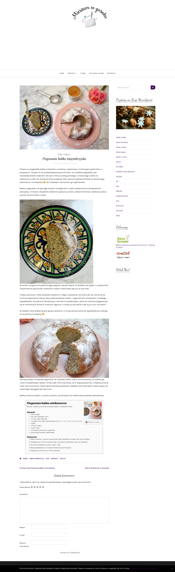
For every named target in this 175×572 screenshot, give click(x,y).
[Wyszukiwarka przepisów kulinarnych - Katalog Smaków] (135, 246)
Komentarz (24, 494)
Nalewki (119, 191)
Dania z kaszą (121, 147)
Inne (117, 186)
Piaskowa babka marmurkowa (37, 468)
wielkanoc (54, 458)
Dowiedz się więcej (148, 568)
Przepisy (71, 73)
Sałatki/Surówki (122, 196)
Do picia (119, 177)
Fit (117, 181)
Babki (60, 154)
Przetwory (120, 206)
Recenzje (111, 73)
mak (47, 458)
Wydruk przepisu (93, 422)
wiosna (62, 458)
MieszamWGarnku (70, 163)
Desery (118, 162)
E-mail (22, 535)
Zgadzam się (135, 568)
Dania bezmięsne (122, 142)
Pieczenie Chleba (96, 73)
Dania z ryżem (121, 157)
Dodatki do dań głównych (125, 172)
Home (62, 73)
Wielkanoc (67, 154)
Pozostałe (119, 211)
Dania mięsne (121, 152)
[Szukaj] (153, 87)
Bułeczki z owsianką (97, 468)
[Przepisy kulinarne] (123, 239)
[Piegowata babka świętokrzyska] (64, 117)
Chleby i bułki (121, 137)
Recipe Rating (25, 487)
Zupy (118, 216)
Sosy (117, 201)
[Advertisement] (87, 52)
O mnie (83, 73)
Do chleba (119, 167)
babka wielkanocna (36, 458)
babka (25, 458)
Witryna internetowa (24, 544)
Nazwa (23, 527)
